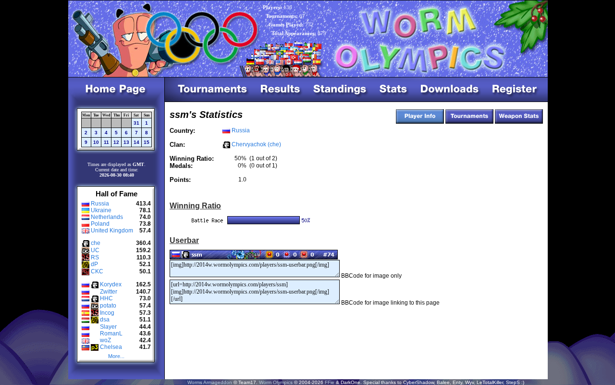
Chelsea (111, 347)
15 (146, 142)
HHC (106, 298)
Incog (107, 312)
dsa (105, 319)
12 (116, 142)
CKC (97, 271)
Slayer (108, 326)
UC (95, 250)
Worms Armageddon (209, 382)
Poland (100, 223)
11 (106, 142)
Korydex (111, 284)
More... (116, 356)
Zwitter (108, 291)
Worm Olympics (276, 382)
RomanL (111, 333)
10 (96, 142)
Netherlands (107, 217)
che (95, 243)
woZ (105, 340)
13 (126, 142)
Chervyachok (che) (256, 144)
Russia (100, 203)
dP (94, 264)
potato (108, 305)
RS (95, 257)
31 (136, 123)
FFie (329, 382)
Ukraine (101, 210)
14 (136, 142)
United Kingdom (112, 230)
